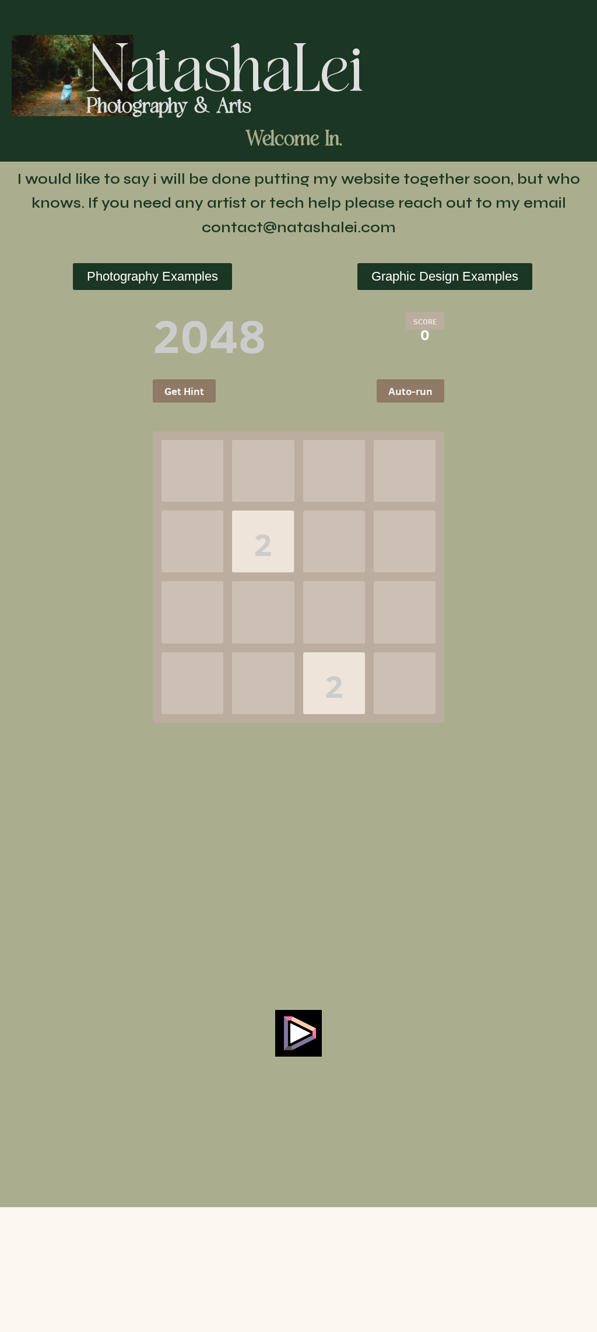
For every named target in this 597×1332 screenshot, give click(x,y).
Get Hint (184, 391)
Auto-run (410, 391)
